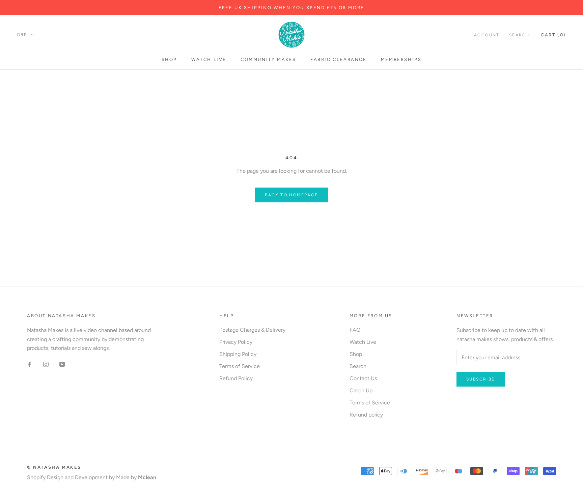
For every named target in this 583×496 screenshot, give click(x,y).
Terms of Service (239, 366)
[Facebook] (29, 364)
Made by (136, 477)
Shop (169, 59)
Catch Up (361, 390)
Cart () (553, 34)
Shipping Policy (237, 354)
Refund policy (366, 414)
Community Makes (268, 59)
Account (487, 35)
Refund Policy (236, 378)
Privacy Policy (235, 342)
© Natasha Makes (54, 467)
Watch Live (208, 59)
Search (519, 35)
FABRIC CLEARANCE (338, 59)
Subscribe (480, 379)
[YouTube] (62, 364)
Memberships (401, 59)
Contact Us (363, 378)
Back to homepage (291, 195)
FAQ (355, 330)
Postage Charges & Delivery (252, 330)
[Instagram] (46, 364)
